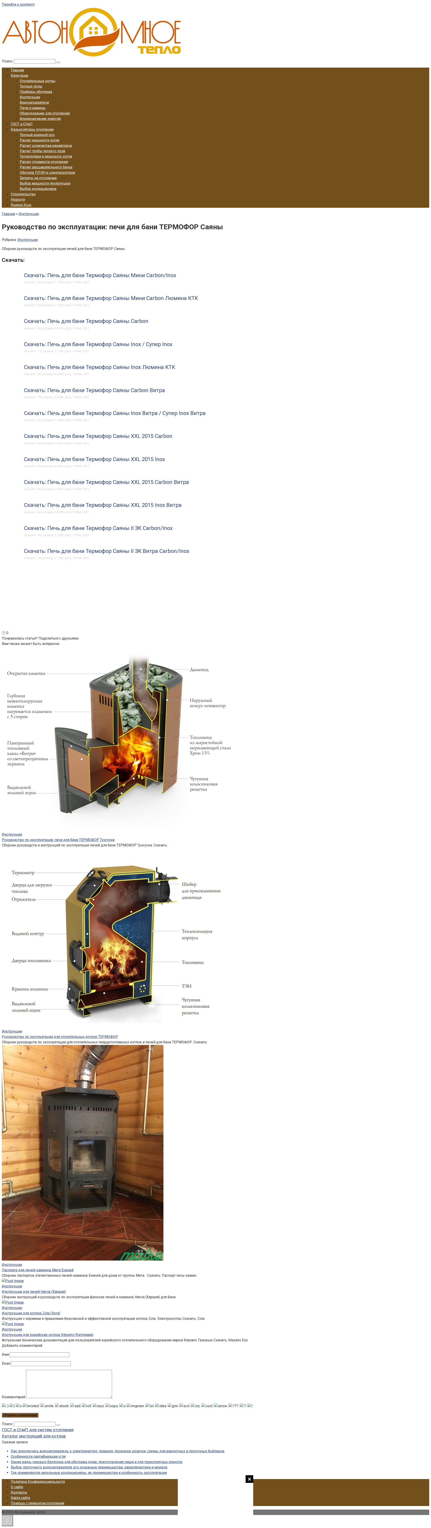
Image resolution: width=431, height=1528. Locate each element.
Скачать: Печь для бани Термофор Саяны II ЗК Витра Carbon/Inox (106, 551)
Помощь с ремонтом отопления (37, 1503)
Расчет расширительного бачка (46, 167)
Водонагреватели (34, 102)
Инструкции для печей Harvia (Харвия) (34, 1292)
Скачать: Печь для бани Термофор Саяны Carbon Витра (94, 390)
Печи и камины (33, 108)
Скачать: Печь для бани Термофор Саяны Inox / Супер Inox (98, 344)
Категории (19, 75)
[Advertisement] (215, 1500)
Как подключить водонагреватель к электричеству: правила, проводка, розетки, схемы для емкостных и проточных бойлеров (117, 1451)
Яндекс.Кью (21, 205)
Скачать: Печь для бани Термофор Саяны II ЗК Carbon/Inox (98, 528)
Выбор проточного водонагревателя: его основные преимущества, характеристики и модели (89, 1467)
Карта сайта (20, 1498)
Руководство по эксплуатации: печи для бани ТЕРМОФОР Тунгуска (58, 840)
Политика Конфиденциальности (38, 1481)
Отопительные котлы (37, 81)
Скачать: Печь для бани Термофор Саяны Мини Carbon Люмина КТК (111, 298)
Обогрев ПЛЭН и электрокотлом (47, 172)
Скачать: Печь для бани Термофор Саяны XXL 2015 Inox (94, 459)
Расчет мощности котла (39, 140)
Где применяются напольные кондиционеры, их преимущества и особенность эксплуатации (89, 1473)
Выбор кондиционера (38, 189)
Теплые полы (31, 86)
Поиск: (8, 61)
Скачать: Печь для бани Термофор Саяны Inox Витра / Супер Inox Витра (115, 413)
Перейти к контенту (18, 4)
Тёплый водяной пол (37, 135)
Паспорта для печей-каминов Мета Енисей (37, 1270)
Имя (5, 1354)
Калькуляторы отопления (32, 129)
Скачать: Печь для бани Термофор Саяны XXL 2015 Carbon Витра (106, 482)
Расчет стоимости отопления (44, 162)
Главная (17, 70)
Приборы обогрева (36, 92)
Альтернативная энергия (40, 119)
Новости (18, 199)
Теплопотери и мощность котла (46, 156)
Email (6, 1363)
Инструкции (30, 97)
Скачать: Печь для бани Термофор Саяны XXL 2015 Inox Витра (103, 505)
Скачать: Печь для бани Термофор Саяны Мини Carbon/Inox (100, 275)
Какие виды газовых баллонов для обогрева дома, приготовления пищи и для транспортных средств (96, 1462)
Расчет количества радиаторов (46, 146)
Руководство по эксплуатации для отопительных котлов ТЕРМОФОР (60, 1037)
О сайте (17, 1487)
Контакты (19, 1492)
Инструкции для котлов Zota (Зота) (31, 1313)
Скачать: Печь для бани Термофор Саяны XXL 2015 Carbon (98, 436)
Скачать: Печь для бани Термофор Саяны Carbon (86, 321)
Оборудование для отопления (45, 113)
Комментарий (13, 1397)
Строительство (23, 194)
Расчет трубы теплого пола (42, 151)
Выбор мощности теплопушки (45, 183)
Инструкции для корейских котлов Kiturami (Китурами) (47, 1335)
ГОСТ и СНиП (22, 124)
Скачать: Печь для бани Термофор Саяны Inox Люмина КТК (99, 367)
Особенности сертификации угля (38, 1456)
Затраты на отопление (38, 178)
